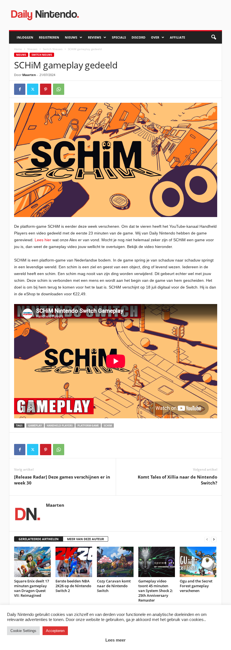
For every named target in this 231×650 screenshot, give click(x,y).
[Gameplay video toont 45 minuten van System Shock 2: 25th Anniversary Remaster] (156, 562)
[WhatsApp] (58, 89)
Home (18, 49)
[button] (213, 37)
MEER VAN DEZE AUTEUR (85, 539)
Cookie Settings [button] (23, 631)
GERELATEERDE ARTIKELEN (39, 539)
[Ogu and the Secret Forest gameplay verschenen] (198, 562)
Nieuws (71, 37)
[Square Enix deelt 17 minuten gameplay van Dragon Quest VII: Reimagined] (32, 562)
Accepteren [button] (55, 631)
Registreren (49, 37)
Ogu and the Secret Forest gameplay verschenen (196, 585)
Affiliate (177, 37)
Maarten (29, 75)
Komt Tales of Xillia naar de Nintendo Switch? (177, 480)
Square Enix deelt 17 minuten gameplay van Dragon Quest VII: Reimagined (31, 588)
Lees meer (115, 640)
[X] (32, 89)
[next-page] (214, 539)
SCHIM (108, 425)
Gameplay (35, 425)
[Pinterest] (45, 89)
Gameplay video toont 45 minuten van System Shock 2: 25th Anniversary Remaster (155, 590)
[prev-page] (207, 539)
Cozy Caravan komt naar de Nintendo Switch (114, 585)
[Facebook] (19, 89)
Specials (119, 37)
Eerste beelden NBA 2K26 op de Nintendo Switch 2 (73, 585)
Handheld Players (60, 425)
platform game (88, 425)
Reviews (94, 37)
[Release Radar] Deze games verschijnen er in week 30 (62, 480)
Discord (138, 37)
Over (155, 37)
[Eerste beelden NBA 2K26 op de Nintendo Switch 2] (73, 562)
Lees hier (43, 240)
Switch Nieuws (53, 49)
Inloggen (25, 37)
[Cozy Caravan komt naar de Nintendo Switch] (115, 562)
